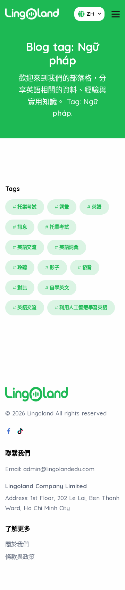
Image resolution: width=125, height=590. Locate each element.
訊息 (22, 227)
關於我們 (17, 544)
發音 (87, 267)
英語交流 (26, 247)
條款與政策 (20, 556)
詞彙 (64, 207)
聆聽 (22, 267)
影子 (54, 267)
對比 (22, 287)
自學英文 (59, 287)
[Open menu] (115, 14)
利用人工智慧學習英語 (83, 307)
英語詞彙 (68, 247)
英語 (96, 207)
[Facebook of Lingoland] (8, 431)
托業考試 (26, 207)
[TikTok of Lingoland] (20, 431)
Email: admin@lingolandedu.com (49, 469)
